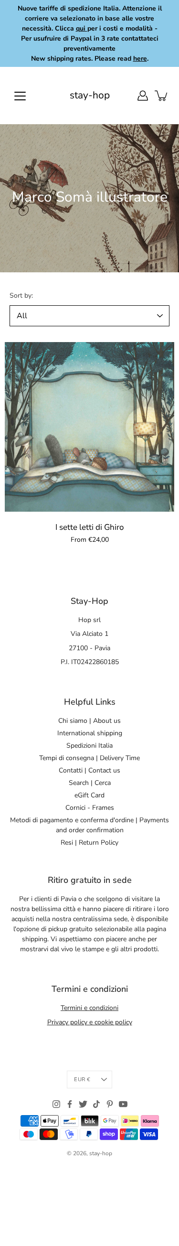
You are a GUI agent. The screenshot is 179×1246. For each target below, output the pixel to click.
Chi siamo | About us (89, 720)
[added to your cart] (161, 95)
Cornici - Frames (89, 807)
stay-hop (90, 95)
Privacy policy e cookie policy (89, 1022)
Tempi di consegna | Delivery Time (89, 758)
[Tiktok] (96, 1104)
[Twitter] (83, 1104)
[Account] (142, 95)
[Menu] (20, 96)
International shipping (89, 733)
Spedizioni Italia (89, 745)
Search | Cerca (90, 782)
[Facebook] (69, 1104)
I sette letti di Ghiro (89, 527)
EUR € (82, 1079)
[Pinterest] (109, 1104)
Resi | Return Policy (89, 842)
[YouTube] (123, 1104)
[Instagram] (56, 1104)
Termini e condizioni (89, 1007)
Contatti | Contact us (89, 770)
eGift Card (89, 795)
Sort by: (21, 295)
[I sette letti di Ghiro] (89, 427)
